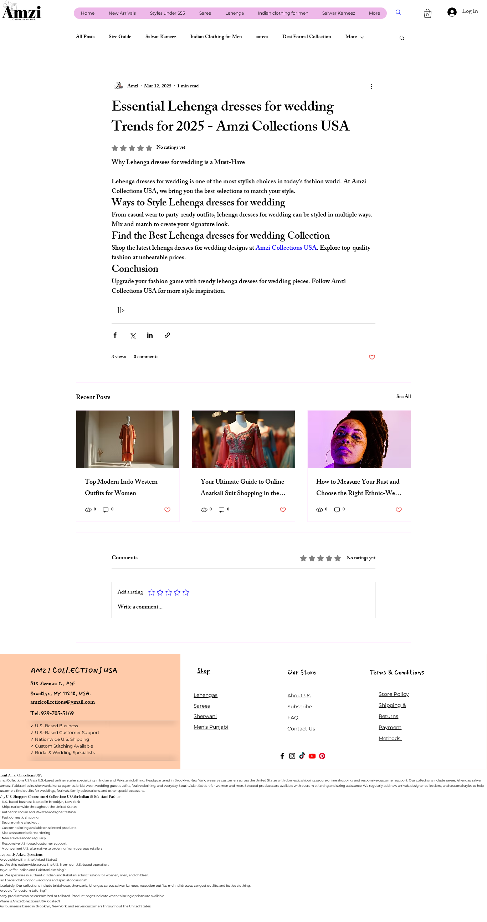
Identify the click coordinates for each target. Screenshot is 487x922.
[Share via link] (167, 335)
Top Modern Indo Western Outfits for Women (121, 488)
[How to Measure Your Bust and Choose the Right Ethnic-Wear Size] (359, 439)
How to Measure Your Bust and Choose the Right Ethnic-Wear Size (358, 488)
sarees (262, 37)
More (351, 37)
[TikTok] (302, 756)
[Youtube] (312, 756)
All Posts (85, 37)
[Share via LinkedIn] (150, 335)
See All (403, 397)
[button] (427, 13)
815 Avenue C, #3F (52, 683)
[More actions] (371, 86)
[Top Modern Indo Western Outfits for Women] (127, 439)
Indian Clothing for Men (216, 37)
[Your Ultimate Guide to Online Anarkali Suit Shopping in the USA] (243, 439)
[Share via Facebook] (115, 335)
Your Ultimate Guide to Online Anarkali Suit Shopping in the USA (242, 488)
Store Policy (394, 694)
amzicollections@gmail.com (62, 703)
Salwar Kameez (160, 37)
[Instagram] (292, 756)
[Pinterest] (322, 756)
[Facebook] (282, 756)
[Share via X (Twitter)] (132, 335)
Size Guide (120, 37)
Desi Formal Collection (306, 37)
